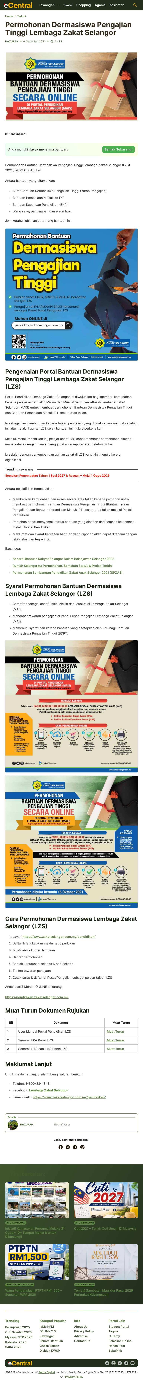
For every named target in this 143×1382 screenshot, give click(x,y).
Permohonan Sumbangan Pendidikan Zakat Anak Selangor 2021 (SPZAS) (68, 572)
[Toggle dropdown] (57, 5)
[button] (16, 135)
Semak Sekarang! (118, 149)
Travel (67, 5)
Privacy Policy (84, 1331)
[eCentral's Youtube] (132, 1363)
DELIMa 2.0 (48, 1331)
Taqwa (113, 1331)
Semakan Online (120, 1341)
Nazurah (11, 41)
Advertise (81, 1336)
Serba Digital (47, 1372)
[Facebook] (60, 1147)
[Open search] (135, 5)
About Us (81, 1326)
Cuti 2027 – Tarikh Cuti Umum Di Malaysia (105, 1228)
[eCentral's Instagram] (113, 1363)
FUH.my (114, 1336)
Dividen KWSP (50, 1350)
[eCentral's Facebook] (107, 1363)
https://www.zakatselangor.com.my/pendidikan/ (59, 937)
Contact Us (82, 1341)
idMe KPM (47, 1326)
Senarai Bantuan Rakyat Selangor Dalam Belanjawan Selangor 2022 (63, 559)
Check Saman (49, 1346)
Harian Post (117, 1346)
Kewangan (47, 1336)
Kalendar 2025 (15, 1342)
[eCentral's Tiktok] (126, 1363)
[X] (68, 1147)
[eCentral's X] (119, 1363)
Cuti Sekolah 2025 (18, 1332)
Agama (100, 5)
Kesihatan (116, 5)
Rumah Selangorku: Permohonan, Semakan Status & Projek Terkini (62, 566)
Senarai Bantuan (51, 1341)
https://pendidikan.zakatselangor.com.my (37, 997)
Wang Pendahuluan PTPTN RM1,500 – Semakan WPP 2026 (33, 1292)
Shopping (83, 5)
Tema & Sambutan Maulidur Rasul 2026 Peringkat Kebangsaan (103, 1292)
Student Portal (119, 1326)
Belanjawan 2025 (17, 1327)
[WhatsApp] (82, 1147)
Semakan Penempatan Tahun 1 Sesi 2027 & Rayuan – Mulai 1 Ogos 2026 (57, 475)
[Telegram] (75, 1147)
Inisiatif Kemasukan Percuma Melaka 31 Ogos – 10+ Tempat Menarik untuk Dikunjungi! (35, 1233)
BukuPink (115, 1350)
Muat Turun (115, 1031)
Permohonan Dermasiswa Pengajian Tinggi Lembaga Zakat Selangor (68, 28)
